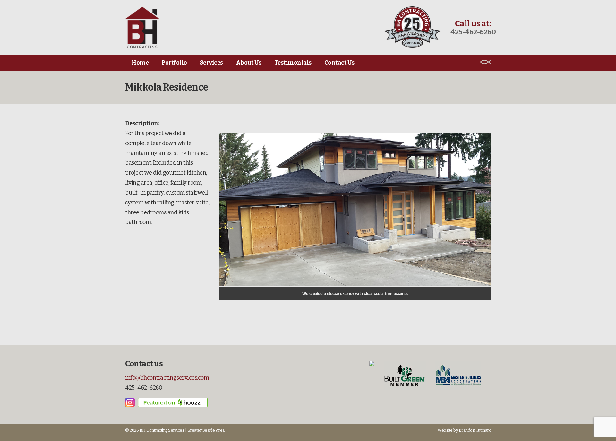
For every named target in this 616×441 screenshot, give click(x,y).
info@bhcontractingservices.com (167, 377)
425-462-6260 (473, 32)
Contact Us (339, 62)
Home (140, 62)
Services (211, 62)
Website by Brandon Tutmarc (464, 430)
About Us (248, 62)
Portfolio (174, 62)
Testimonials (293, 62)
